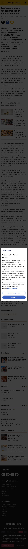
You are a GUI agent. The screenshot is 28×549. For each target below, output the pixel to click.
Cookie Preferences (14, 293)
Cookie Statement (12, 288)
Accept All (14, 297)
